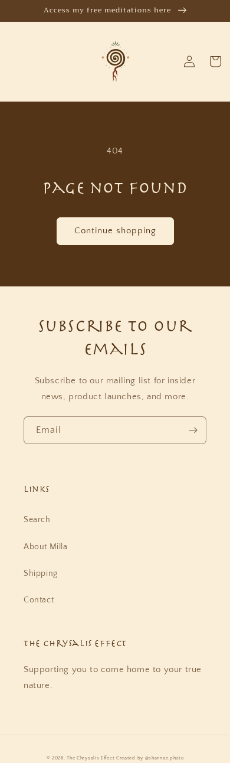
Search (37, 519)
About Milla (46, 547)
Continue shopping (115, 231)
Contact (39, 600)
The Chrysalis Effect (90, 758)
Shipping (41, 573)
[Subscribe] (193, 430)
